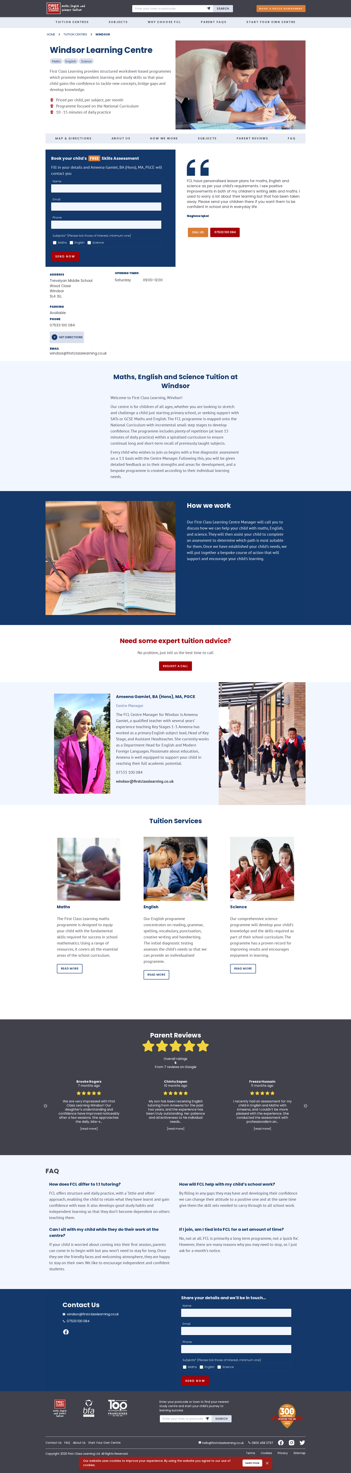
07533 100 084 (225, 232)
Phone (57, 218)
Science (98, 243)
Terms (250, 1453)
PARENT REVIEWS (252, 138)
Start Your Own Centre (271, 22)
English (79, 243)
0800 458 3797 (262, 1443)
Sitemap (300, 1453)
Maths (62, 243)
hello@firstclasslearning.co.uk (222, 1443)
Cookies (266, 1453)
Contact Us (54, 1443)
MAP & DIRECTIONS (73, 138)
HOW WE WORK (164, 138)
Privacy (283, 1453)
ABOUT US (121, 138)
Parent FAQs (214, 22)
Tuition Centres (72, 22)
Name (57, 181)
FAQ (292, 138)
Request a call (175, 666)
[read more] (89, 1129)
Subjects (118, 22)
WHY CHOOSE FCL (164, 22)
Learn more (252, 1463)
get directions (71, 337)
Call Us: (198, 232)
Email (56, 199)
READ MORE (70, 968)
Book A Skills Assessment (281, 8)
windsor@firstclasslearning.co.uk (76, 353)
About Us (79, 1443)
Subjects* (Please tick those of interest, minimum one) (92, 236)
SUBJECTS (207, 138)
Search (223, 9)
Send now (65, 256)
